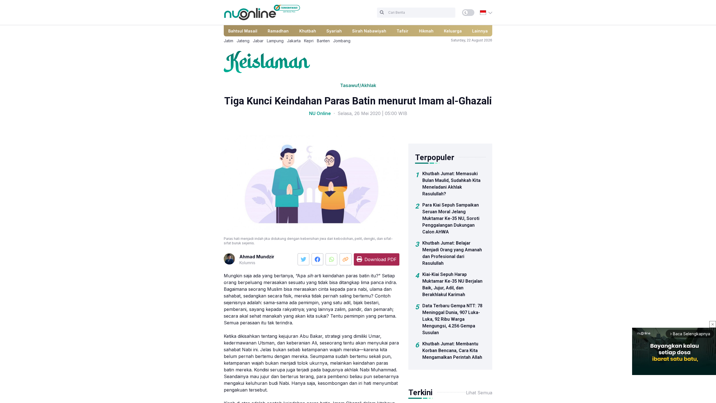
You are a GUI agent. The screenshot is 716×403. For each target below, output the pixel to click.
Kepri (309, 40)
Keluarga (453, 31)
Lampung (275, 40)
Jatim (228, 40)
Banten (323, 40)
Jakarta (294, 40)
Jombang (341, 40)
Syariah (334, 31)
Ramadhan (278, 31)
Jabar (258, 40)
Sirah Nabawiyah (369, 31)
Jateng (243, 40)
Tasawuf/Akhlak (358, 85)
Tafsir (402, 31)
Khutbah (307, 31)
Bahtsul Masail (242, 31)
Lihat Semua (479, 392)
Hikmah (426, 31)
